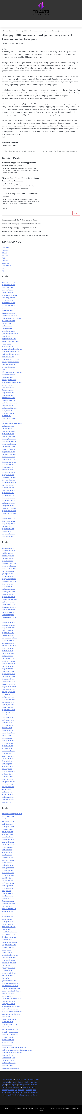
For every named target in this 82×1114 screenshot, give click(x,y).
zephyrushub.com (8, 821)
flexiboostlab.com (8, 901)
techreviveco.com (8, 666)
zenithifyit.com (7, 855)
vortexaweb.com (7, 862)
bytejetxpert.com (7, 531)
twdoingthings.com (8, 400)
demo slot (5, 247)
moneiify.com (6, 336)
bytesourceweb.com (9, 508)
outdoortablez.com (8, 418)
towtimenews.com (8, 357)
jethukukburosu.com (9, 364)
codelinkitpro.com (8, 553)
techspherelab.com (8, 676)
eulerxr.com (6, 965)
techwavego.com (8, 653)
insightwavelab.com (9, 945)
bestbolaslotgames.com (10, 1009)
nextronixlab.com (8, 725)
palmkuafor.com (7, 290)
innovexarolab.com (8, 498)
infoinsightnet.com (8, 592)
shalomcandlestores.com (10, 341)
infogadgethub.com (8, 550)
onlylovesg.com (7, 996)
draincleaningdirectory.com (11, 359)
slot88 (4, 1092)
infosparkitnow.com (8, 568)
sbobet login (29, 1082)
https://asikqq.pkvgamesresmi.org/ (25, 1095)
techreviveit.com (7, 470)
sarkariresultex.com (8, 321)
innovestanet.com (8, 730)
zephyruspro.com (8, 720)
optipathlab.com (7, 824)
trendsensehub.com (8, 960)
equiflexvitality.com (8, 993)
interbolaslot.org (7, 287)
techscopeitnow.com (9, 526)
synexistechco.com (8, 844)
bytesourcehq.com (8, 594)
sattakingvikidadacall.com (11, 1006)
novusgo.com (6, 950)
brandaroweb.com (8, 800)
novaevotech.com (8, 620)
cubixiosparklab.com (9, 617)
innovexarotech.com (9, 518)
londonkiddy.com (8, 1055)
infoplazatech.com (8, 576)
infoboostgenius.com (9, 482)
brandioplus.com (7, 753)
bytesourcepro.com (8, 674)
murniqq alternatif (24, 1085)
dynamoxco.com (7, 746)
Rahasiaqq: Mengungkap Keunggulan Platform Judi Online (22, 224)
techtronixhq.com (8, 548)
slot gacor (13, 1082)
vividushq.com (7, 764)
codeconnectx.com (8, 604)
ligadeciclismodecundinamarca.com (14, 1047)
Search (4, 208)
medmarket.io (6, 416)
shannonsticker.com (8, 303)
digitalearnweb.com (8, 285)
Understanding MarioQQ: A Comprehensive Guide (19, 220)
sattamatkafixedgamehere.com (12, 1011)
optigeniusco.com (8, 865)
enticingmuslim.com (9, 380)
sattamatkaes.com (8, 346)
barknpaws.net (7, 326)
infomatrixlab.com (8, 679)
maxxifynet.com (7, 837)
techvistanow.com (8, 612)
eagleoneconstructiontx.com (11, 991)
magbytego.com (7, 586)
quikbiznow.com (7, 792)
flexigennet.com (7, 410)
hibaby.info (6, 1016)
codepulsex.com (7, 656)
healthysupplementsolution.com (12, 423)
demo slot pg (6, 265)
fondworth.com (7, 310)
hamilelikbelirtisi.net (9, 909)
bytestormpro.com (8, 952)
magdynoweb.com (8, 661)
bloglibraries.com (8, 369)
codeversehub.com (8, 681)
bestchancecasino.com (9, 1024)
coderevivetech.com (9, 513)
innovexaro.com (7, 707)
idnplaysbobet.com (8, 1004)
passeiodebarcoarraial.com (11, 308)
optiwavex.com (7, 776)
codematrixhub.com (8, 477)
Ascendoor (67, 1108)
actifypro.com (6, 891)
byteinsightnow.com (9, 511)
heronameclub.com (8, 413)
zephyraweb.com (8, 860)
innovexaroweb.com (9, 663)
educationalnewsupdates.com (12, 814)
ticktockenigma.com (9, 963)
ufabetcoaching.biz (8, 1058)
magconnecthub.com (9, 687)
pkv (3, 258)
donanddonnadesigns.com (11, 988)
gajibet (10, 1095)
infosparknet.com (8, 712)
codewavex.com (7, 630)
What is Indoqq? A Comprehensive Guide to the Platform (21, 231)
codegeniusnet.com (8, 589)
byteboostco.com (8, 633)
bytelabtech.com (7, 561)
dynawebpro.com (8, 756)
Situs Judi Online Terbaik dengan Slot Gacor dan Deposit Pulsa (34, 1108)
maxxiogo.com (7, 738)
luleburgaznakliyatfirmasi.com (12, 372)
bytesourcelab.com (8, 710)
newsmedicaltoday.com (10, 1034)
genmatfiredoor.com (9, 981)
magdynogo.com (7, 536)
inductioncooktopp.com (10, 1032)
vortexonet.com (7, 834)
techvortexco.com (8, 571)
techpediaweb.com (8, 457)
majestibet (34, 1092)
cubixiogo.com (7, 769)
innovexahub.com (8, 839)
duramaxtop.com (7, 395)
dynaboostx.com (7, 893)
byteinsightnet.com (8, 597)
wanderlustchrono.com (10, 955)
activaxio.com (7, 919)
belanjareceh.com (8, 300)
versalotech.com (7, 911)
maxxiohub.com (7, 857)
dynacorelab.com (8, 842)
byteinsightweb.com (9, 439)
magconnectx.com (8, 1040)
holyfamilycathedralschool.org (12, 1052)
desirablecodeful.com (9, 408)
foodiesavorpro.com (9, 937)
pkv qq (17, 1079)
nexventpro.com (7, 880)
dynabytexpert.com (8, 733)
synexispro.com (7, 1042)
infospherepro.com (8, 934)
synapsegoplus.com (8, 692)
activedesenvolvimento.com (11, 999)
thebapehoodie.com (8, 375)
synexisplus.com (7, 832)
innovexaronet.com (8, 609)
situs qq (4, 253)
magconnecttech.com (9, 973)
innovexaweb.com (8, 751)
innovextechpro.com (9, 449)
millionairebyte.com (8, 1063)
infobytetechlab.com (9, 500)
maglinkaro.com (7, 669)
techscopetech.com (8, 658)
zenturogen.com (7, 748)
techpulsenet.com (8, 643)
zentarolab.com (7, 789)
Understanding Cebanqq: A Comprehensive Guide (19, 228)
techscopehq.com (8, 702)
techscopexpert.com (8, 454)
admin (20, 43)
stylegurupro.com (8, 924)
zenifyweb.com (7, 975)
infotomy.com (6, 421)
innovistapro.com (8, 898)
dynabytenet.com (8, 671)
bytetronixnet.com (8, 529)
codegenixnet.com (8, 505)
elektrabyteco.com (8, 635)
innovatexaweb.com (9, 563)
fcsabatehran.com (8, 390)
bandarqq (5, 250)
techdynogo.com (7, 428)
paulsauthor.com (7, 405)
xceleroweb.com (7, 794)
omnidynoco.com (8, 779)
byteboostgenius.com (9, 689)
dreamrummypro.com (9, 295)
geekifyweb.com (7, 574)
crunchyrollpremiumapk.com (12, 349)
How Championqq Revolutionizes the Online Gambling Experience (25, 235)
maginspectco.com (8, 534)
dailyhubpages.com (8, 1001)
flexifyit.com (6, 735)
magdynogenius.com (9, 441)
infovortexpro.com (8, 521)
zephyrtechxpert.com (9, 645)
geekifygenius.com (8, 968)
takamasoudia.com (8, 398)
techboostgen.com (8, 556)
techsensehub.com (8, 558)
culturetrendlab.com (8, 957)
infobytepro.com (7, 584)
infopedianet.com (8, 694)
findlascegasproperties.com (11, 983)
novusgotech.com (8, 740)
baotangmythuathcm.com (10, 362)
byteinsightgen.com (8, 490)
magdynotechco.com (9, 566)
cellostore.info (7, 328)
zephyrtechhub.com (8, 782)
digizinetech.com (8, 493)
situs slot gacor (12, 1085)
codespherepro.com (8, 503)
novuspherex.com (8, 868)
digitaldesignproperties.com (11, 318)
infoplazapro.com (8, 467)
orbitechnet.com (7, 774)
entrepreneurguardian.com (11, 1014)
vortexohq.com (7, 939)
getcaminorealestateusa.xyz (11, 1068)
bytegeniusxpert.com (9, 579)
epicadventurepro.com (9, 942)
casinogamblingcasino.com (11, 354)
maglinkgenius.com (8, 625)
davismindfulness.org (9, 1060)
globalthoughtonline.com (10, 333)
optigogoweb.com (8, 797)
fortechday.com (7, 1065)
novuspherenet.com (8, 771)
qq (3, 271)
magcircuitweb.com (8, 452)
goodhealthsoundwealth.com (11, 382)
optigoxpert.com (7, 886)
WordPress (41, 1111)
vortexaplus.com (7, 766)
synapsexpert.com (8, 787)
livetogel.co (6, 978)
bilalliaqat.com (7, 1027)
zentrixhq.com (7, 728)
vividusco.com (7, 850)
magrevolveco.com (8, 516)
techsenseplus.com (8, 480)
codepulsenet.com (8, 697)
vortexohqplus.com (8, 904)
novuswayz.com (7, 888)
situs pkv (5, 255)
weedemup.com (7, 1022)
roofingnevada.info (8, 1037)
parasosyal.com (7, 377)
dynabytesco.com (8, 921)
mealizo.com (6, 323)
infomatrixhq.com (8, 615)
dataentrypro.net (7, 292)
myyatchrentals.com (9, 339)
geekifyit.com (6, 344)
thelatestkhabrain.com (9, 315)
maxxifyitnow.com (8, 715)
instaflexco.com (7, 896)
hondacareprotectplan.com (11, 351)
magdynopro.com (8, 464)
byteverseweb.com (8, 684)
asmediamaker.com (8, 331)
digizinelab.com (7, 651)
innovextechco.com (8, 622)
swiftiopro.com (7, 906)
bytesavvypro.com (8, 488)
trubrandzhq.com (8, 875)
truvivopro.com (7, 847)
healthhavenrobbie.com (10, 986)
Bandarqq (14, 142)
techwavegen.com (8, 485)
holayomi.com (7, 1045)
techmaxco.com (7, 914)
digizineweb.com (8, 602)
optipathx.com (7, 722)
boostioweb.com (7, 819)
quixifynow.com (7, 717)
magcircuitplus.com (8, 523)
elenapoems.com (7, 385)
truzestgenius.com (8, 640)
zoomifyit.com (7, 802)
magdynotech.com (8, 699)
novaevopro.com (7, 870)
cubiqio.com (6, 929)
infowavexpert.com (8, 472)
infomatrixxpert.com (9, 607)
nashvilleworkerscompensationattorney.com (16, 1050)
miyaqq (4, 1095)
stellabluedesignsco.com (10, 403)
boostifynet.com (7, 878)
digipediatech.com (8, 434)
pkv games (12, 145)
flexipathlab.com (7, 761)
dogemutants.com (8, 393)
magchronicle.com (8, 431)
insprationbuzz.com (8, 305)
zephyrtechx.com (8, 883)
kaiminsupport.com (8, 298)
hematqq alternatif (8, 1090)
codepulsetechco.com (9, 599)
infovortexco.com (8, 648)
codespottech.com (8, 426)
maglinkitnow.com (8, 436)
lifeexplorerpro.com (8, 947)
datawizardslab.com (8, 927)
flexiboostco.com (8, 816)
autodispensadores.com (10, 1029)
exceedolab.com (7, 916)
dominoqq (5, 263)
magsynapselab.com (9, 444)
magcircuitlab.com (8, 627)
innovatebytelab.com (9, 581)
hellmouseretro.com (8, 387)
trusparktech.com (8, 873)
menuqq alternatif (8, 1079)
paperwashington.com (9, 1019)
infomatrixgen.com (8, 495)
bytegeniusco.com (8, 475)
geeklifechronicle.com (9, 932)
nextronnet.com (7, 743)
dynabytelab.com (8, 826)
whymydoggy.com (8, 282)
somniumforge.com (8, 367)
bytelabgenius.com (8, 459)
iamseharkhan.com (8, 313)
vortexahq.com (7, 852)
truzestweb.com (7, 784)
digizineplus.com (8, 705)
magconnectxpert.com (9, 638)
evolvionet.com (7, 829)
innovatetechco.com (9, 462)
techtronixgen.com (8, 446)
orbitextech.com (7, 970)
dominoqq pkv (31, 1090)
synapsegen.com (7, 758)
